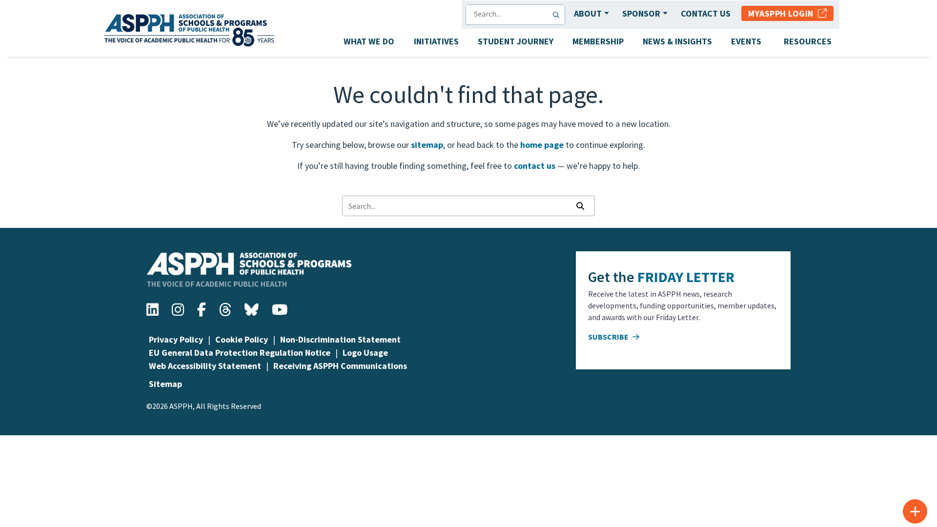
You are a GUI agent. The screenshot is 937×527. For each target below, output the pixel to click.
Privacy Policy (176, 339)
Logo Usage (365, 352)
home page (542, 144)
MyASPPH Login (783, 13)
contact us (534, 165)
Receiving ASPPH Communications (340, 365)
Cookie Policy (241, 339)
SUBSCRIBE (609, 337)
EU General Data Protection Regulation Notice (239, 352)
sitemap (427, 144)
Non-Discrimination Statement (340, 339)
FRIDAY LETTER (685, 276)
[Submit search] (558, 14)
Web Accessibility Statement (205, 365)
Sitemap (165, 383)
